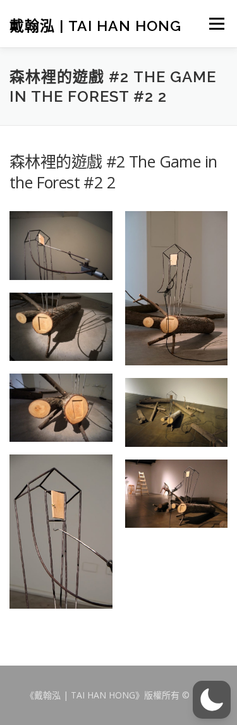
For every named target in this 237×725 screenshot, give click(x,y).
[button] (212, 700)
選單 (215, 23)
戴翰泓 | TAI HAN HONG (95, 25)
